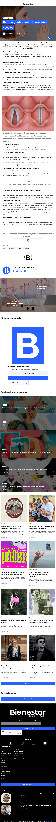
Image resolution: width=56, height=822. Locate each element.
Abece (4, 248)
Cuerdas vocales (12, 248)
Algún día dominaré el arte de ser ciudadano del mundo (20, 425)
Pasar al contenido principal (7, 1)
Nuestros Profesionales (19, 749)
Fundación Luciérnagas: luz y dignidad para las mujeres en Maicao (35, 806)
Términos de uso (17, 757)
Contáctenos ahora (28, 784)
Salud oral (26, 248)
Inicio (2, 749)
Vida (2, 757)
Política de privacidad (19, 758)
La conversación (4, 760)
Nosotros (3, 762)
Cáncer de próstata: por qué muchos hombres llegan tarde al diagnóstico (26, 452)
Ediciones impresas (18, 753)
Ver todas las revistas (28, 699)
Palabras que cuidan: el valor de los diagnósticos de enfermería (23, 486)
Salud (20, 248)
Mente (2, 755)
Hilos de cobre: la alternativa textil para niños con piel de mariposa (24, 408)
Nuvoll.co (49, 821)
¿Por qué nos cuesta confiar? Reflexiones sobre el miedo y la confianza (25, 469)
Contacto (16, 755)
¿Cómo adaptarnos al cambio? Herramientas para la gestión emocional (39, 574)
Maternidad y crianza (6, 753)
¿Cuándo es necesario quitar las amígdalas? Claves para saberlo (37, 793)
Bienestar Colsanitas (12, 33)
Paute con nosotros (18, 751)
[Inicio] (28, 4)
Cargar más (28, 683)
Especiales (3, 758)
